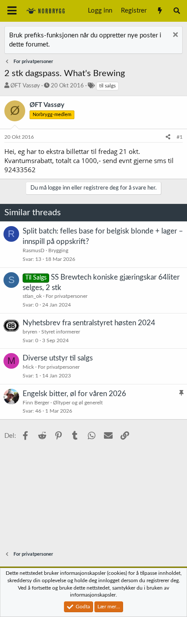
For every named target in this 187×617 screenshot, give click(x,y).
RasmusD (33, 250)
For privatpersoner (66, 296)
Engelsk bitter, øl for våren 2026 (74, 393)
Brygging (58, 250)
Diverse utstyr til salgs (58, 358)
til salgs (107, 85)
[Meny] (12, 11)
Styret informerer (60, 331)
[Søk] (176, 11)
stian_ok (32, 296)
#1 (180, 137)
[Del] (168, 137)
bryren (30, 331)
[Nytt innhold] (159, 11)
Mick (28, 367)
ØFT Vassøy (25, 86)
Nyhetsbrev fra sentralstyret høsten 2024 (89, 323)
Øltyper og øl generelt (78, 402)
